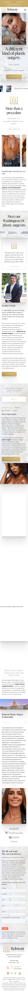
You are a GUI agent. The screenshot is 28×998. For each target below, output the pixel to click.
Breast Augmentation (10, 458)
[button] (3, 722)
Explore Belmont (13, 76)
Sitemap (19, 979)
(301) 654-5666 (7, 2)
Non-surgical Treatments (11, 599)
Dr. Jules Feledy (8, 374)
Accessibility (16, 981)
